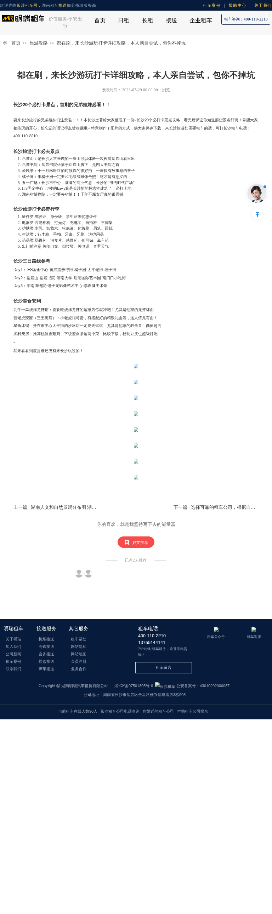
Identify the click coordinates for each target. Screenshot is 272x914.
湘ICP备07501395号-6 (133, 685)
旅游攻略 (38, 43)
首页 (16, 43)
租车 (200, 128)
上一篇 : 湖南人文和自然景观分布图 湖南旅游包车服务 (68, 507)
